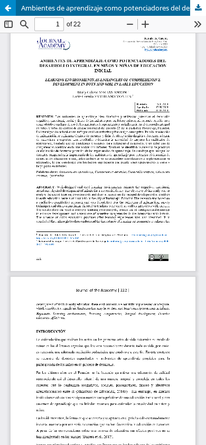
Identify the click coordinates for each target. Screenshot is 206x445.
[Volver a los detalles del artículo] (8, 8)
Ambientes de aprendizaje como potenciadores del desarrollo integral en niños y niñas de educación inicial (113, 8)
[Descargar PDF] (198, 8)
